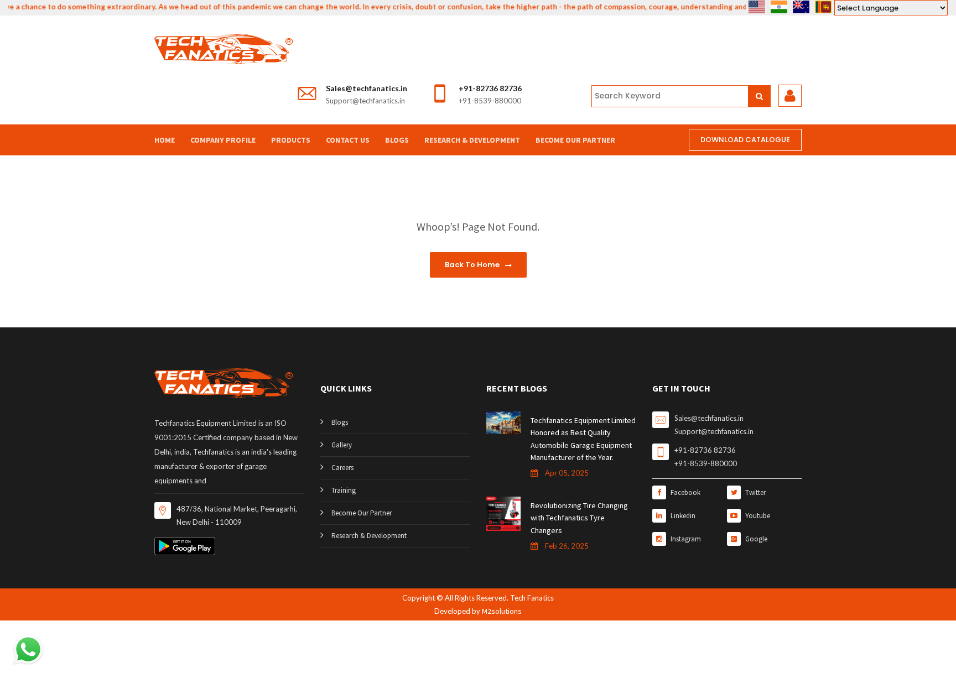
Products (290, 140)
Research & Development (472, 140)
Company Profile (223, 140)
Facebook (684, 492)
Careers (342, 467)
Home (164, 140)
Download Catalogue (745, 139)
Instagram (685, 539)
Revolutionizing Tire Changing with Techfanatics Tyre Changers (579, 517)
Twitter (755, 492)
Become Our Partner (575, 140)
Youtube (757, 515)
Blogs (397, 140)
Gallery (341, 445)
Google (755, 539)
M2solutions (502, 611)
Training (343, 490)
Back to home (473, 264)
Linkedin (682, 515)
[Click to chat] (28, 649)
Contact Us (348, 140)
